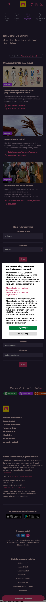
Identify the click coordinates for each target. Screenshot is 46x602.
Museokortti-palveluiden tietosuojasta (17, 289)
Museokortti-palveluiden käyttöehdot (17, 293)
